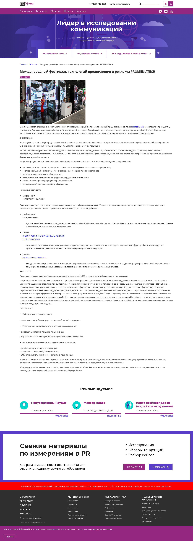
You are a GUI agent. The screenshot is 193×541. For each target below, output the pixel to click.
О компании (26, 11)
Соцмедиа (109, 511)
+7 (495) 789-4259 (97, 3)
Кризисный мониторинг (77, 515)
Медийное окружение (113, 518)
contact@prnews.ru (119, 3)
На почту (132, 466)
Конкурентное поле (112, 501)
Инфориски (109, 508)
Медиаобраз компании (114, 504)
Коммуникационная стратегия (154, 511)
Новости (68, 11)
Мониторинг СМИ (53, 53)
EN (166, 4)
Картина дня (73, 511)
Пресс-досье (72, 508)
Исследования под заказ (151, 518)
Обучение (56, 11)
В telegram (159, 466)
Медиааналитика (88, 53)
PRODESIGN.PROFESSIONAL (34, 257)
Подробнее (61, 416)
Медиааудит (147, 507)
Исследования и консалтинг (130, 53)
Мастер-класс (147, 521)
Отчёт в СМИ (73, 501)
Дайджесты (72, 504)
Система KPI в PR (148, 514)
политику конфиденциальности (98, 529)
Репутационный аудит (150, 504)
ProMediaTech (137, 127)
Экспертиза (26, 501)
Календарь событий (75, 518)
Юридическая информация (30, 518)
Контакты (81, 11)
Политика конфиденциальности (32, 522)
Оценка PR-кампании (113, 515)
